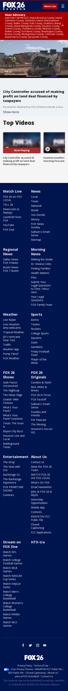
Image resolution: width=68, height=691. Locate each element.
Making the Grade (42, 259)
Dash (34, 342)
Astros (35, 320)
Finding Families (40, 268)
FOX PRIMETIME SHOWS (13, 488)
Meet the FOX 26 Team (41, 468)
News (35, 191)
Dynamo (36, 338)
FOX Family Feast (41, 304)
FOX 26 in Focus (41, 395)
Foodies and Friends (38, 413)
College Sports (40, 333)
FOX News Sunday (37, 225)
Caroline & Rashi (41, 382)
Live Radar (9, 320)
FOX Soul (8, 229)
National (36, 205)
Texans (35, 324)
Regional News (10, 251)
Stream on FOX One (12, 544)
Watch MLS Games (10, 623)
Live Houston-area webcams (12, 325)
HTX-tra (38, 542)
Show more (11, 112)
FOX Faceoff (38, 399)
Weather (10, 314)
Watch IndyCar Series (12, 585)
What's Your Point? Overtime (13, 416)
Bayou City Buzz (13, 431)
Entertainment (15, 456)
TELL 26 (8, 204)
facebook (23, 645)
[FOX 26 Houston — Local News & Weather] (14, 6)
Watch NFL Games (10, 553)
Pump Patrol (10, 354)
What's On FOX (40, 482)
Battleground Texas (11, 445)
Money (35, 219)
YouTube (8, 225)
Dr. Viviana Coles (41, 264)
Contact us (37, 462)
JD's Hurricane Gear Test (11, 338)
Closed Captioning (37, 526)
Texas (34, 201)
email (45, 645)
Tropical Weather (13, 332)
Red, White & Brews (39, 388)
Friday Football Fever (40, 353)
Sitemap (36, 239)
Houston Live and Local (14, 437)
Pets (33, 277)
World (34, 210)
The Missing (38, 424)
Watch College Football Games (12, 561)
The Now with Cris (11, 468)
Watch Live (50, 6)
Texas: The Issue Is (13, 424)
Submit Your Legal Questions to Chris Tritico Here (41, 287)
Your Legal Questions (37, 298)
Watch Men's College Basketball (11, 595)
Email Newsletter (41, 487)
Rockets (36, 329)
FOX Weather (11, 358)
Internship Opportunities (39, 501)
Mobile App (38, 507)
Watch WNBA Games (11, 615)
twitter (30, 645)
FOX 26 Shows (9, 374)
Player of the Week (39, 361)
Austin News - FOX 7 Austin (11, 268)
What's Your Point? (10, 409)
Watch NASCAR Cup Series (12, 577)
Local (34, 196)
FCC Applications (41, 532)
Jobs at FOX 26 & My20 (41, 493)
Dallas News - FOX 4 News (11, 261)
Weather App (11, 349)
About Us (39, 456)
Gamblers (37, 347)
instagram (38, 645)
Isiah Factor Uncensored (10, 384)
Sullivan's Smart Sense (40, 233)
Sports (36, 314)
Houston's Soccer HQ (42, 430)
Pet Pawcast (38, 420)
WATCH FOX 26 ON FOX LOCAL (40, 476)
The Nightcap (11, 390)
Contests (8, 495)
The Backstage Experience (12, 480)
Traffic (7, 344)
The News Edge (12, 395)
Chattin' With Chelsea (11, 401)
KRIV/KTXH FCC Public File (40, 518)
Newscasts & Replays (11, 210)
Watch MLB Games (10, 569)
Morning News (38, 251)
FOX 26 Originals (38, 374)
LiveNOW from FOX (12, 218)
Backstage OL (11, 474)
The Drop (9, 462)
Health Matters (40, 273)
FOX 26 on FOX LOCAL (12, 198)
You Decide (38, 215)
